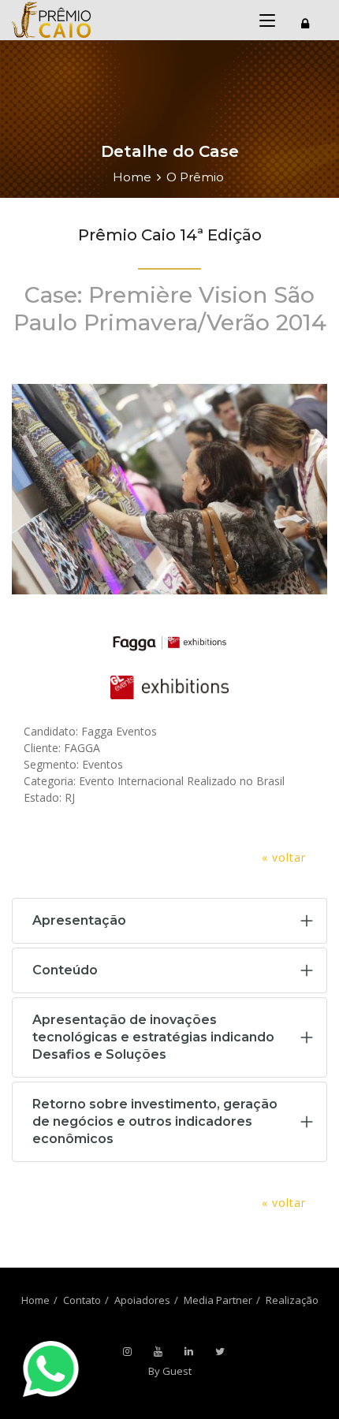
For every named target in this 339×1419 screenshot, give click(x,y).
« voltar (284, 857)
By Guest (170, 1371)
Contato (82, 1300)
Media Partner (218, 1300)
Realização (292, 1300)
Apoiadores (142, 1300)
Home (132, 176)
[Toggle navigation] (305, 21)
